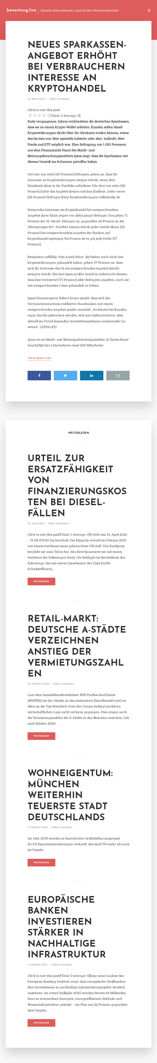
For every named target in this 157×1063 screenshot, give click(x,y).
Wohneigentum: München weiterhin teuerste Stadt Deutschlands (70, 795)
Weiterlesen (41, 582)
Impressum (113, 10)
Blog (69, 10)
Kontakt (95, 10)
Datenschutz (134, 10)
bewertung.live (21, 10)
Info (81, 10)
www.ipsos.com (39, 358)
